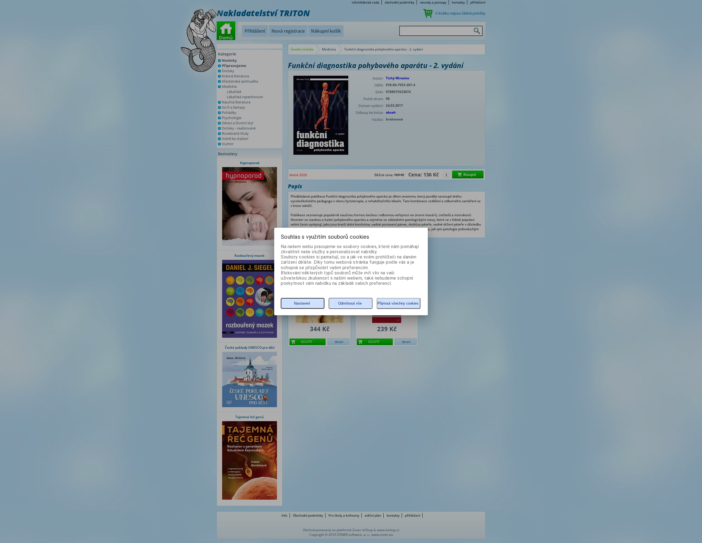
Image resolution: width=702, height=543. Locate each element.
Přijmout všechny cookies (397, 303)
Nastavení (302, 303)
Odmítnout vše (350, 303)
